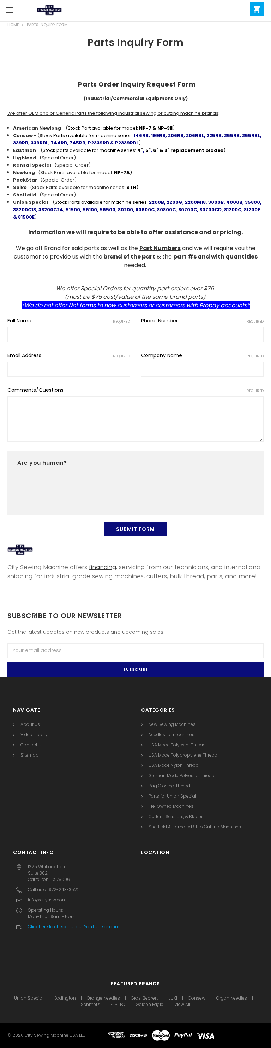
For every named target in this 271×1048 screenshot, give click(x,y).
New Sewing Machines (172, 724)
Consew (196, 998)
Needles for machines (171, 735)
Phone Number (202, 320)
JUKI (173, 998)
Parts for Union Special (172, 796)
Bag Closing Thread (169, 786)
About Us (30, 724)
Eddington (65, 998)
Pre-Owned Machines (171, 806)
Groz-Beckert (144, 998)
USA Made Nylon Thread (174, 765)
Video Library (34, 735)
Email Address (68, 355)
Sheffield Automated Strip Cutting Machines (195, 827)
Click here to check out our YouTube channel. (75, 927)
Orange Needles (103, 998)
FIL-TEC (117, 1004)
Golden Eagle (149, 1004)
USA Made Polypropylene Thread (183, 755)
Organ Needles (231, 998)
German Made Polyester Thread (182, 775)
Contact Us (32, 745)
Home (13, 25)
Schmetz (90, 1004)
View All (182, 1004)
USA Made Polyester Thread (177, 745)
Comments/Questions (135, 389)
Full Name (68, 320)
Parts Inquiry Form (47, 25)
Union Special (28, 998)
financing (102, 567)
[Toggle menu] (9, 9)
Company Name (202, 355)
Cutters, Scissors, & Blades (176, 816)
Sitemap (29, 755)
